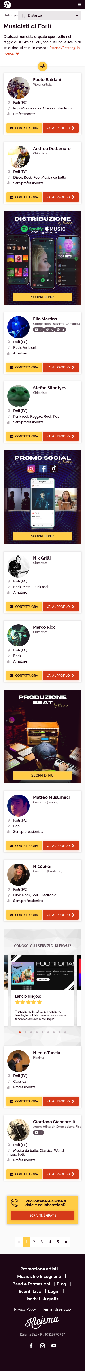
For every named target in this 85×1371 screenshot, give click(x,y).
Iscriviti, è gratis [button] (42, 1215)
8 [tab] (59, 1032)
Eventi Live (30, 1291)
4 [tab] (37, 1032)
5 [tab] (42, 1032)
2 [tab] (25, 1032)
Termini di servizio (56, 1309)
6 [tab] (48, 1032)
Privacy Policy (25, 1309)
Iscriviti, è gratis (43, 1298)
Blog (61, 1283)
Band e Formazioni (31, 1283)
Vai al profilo (58, 128)
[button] (79, 4)
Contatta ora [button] (26, 128)
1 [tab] (20, 1032)
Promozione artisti (39, 1268)
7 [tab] (54, 1032)
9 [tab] (65, 1032)
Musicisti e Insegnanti (39, 1276)
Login (54, 1291)
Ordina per (11, 15)
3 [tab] (31, 1032)
